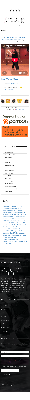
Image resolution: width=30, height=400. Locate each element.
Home (3, 37)
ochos (17, 216)
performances (20, 233)
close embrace (15, 228)
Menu (4, 30)
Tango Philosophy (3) (10, 186)
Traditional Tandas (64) (10, 188)
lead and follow (22, 222)
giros (18, 208)
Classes (5, 324)
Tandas (12, 224)
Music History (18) (9, 165)
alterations (5, 224)
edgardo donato (15, 206)
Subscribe (7, 374)
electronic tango (21, 235)
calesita (23, 212)
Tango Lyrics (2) (8, 183)
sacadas (15, 241)
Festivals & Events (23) (10, 170)
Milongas (5, 320)
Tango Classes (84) (9, 152)
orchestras (6, 216)
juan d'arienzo (12, 208)
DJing (13, 233)
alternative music (17, 226)
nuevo (21, 206)
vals (18, 239)
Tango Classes (8, 89)
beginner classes (11, 220)
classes (6, 230)
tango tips (13, 237)
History (5, 313)
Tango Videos (10, 37)
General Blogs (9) (8, 173)
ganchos (10, 83)
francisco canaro (7, 243)
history (22, 224)
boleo (17, 224)
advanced (5, 208)
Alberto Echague (12, 218)
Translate (21, 109)
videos (15, 222)
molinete (5, 218)
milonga (14, 230)
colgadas (20, 230)
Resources (6, 327)
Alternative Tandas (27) (10, 167)
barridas (5, 235)
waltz (21, 210)
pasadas (5, 212)
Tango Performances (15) (10, 160)
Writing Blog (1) (8, 191)
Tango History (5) (8, 181)
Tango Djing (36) (8, 178)
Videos (5, 309)
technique (22, 216)
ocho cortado (6, 210)
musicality (5, 214)
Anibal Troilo (20, 218)
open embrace (23, 241)
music (24, 239)
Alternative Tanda (17, 214)
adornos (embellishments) (10, 239)
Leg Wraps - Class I (10, 79)
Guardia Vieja (17, 212)
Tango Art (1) (7, 175)
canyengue (11, 212)
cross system (6, 206)
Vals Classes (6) (8, 157)
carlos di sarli (6, 237)
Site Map (5, 331)
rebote (9, 235)
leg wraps (16, 83)
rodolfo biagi (6, 233)
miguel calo (12, 216)
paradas (5, 220)
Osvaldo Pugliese (7, 226)
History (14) (7, 162)
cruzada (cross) (7, 241)
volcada (18, 210)
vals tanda (14, 235)
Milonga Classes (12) (9, 154)
